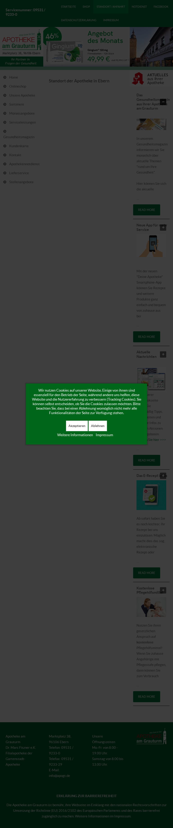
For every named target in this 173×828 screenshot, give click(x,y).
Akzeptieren (76, 426)
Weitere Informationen (75, 435)
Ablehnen (98, 426)
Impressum (104, 435)
